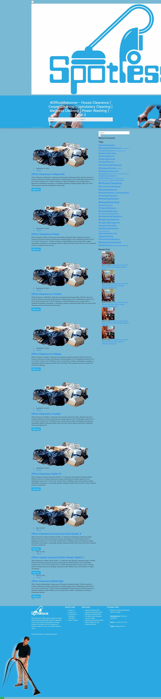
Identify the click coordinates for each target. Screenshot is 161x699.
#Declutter (119, 168)
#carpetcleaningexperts (107, 151)
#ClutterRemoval (106, 162)
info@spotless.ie (120, 626)
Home (51, 119)
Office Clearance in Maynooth (48, 174)
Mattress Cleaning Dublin (93, 614)
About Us (71, 610)
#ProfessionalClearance (110, 216)
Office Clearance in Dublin (46, 413)
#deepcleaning (103, 173)
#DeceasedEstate (107, 168)
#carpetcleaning (125, 148)
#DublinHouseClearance (108, 176)
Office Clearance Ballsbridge (47, 581)
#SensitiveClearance (108, 233)
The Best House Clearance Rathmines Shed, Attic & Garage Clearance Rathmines (115, 323)
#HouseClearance (109, 202)
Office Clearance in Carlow (46, 294)
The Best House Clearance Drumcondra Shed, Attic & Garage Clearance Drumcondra (115, 342)
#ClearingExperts (106, 156)
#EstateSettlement (107, 193)
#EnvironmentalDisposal (110, 186)
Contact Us (72, 612)
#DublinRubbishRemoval (119, 178)
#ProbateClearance (108, 211)
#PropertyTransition (108, 225)
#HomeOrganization (109, 198)
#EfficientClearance (110, 183)
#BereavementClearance (110, 148)
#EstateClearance (108, 189)
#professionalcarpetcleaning (108, 214)
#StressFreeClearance (110, 242)
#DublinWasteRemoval (104, 180)
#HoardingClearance (108, 196)
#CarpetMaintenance (120, 150)
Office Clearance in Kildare (46, 354)
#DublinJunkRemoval (106, 178)
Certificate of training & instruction (72, 616)
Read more (36, 189)
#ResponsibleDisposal (104, 231)
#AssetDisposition (107, 145)
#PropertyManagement (109, 223)
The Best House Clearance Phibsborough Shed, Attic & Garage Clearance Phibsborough (115, 304)
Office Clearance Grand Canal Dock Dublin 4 (56, 533)
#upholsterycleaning (121, 245)
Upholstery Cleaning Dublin (93, 612)
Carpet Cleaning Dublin (92, 610)
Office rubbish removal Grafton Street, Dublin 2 (57, 557)
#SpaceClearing (106, 236)
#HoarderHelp (122, 193)
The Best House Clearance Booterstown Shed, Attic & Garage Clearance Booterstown (115, 286)
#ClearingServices (107, 159)
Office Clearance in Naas (45, 234)
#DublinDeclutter (113, 173)
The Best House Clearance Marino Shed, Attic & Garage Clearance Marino (115, 267)
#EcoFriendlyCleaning (116, 180)
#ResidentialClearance (109, 228)
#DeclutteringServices (109, 171)
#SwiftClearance (106, 245)
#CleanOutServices (107, 153)
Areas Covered (73, 620)
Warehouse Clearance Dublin (94, 620)
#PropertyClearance (109, 219)
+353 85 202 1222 (121, 622)
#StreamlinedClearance (109, 239)
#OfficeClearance (105, 205)
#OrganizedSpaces (107, 208)
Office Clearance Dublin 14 (46, 473)
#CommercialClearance (110, 165)
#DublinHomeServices (123, 173)
